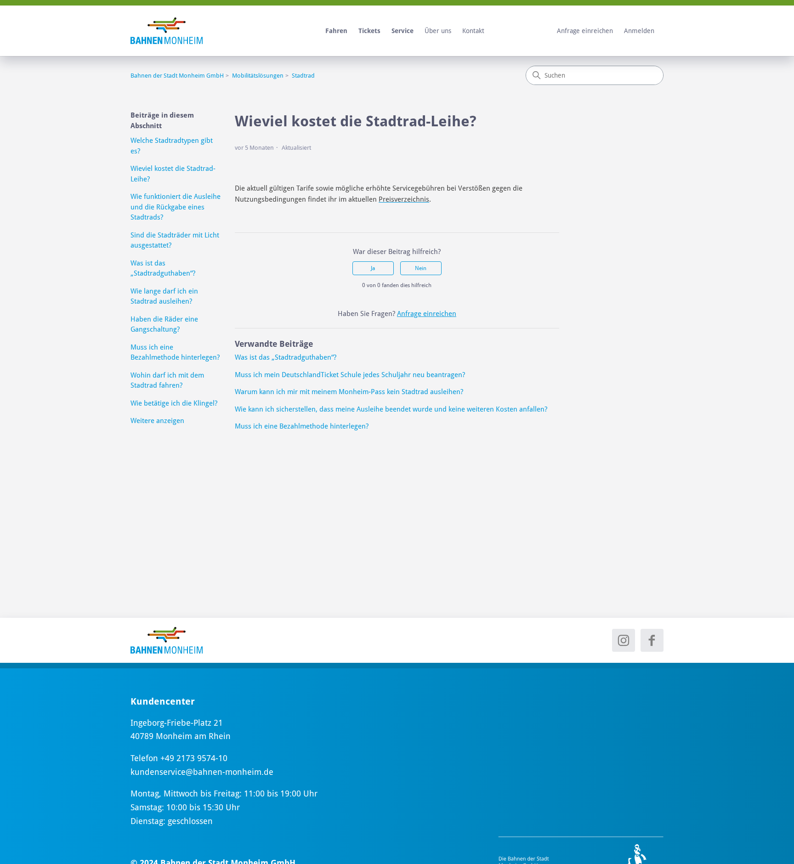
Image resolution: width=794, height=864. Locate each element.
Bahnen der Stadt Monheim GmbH (177, 75)
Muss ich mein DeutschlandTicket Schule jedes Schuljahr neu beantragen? (350, 375)
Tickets (369, 30)
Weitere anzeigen (157, 421)
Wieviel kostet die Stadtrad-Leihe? (173, 173)
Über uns (438, 30)
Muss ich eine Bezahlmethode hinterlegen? (175, 352)
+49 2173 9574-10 (193, 758)
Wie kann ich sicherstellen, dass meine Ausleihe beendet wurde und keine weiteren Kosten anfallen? (391, 409)
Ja (373, 268)
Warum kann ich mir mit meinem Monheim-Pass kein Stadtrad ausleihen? (349, 392)
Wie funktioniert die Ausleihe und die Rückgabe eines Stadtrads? (175, 206)
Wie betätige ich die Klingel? (173, 403)
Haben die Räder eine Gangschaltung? (164, 324)
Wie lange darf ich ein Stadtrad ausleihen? (164, 296)
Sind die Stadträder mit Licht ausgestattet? (174, 240)
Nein (420, 268)
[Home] (166, 640)
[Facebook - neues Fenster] (652, 640)
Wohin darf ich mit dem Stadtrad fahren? (167, 380)
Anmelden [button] (639, 30)
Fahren (336, 30)
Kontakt (473, 30)
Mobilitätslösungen (258, 75)
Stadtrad (303, 75)
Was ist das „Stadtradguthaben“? (162, 268)
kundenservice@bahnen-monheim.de (201, 772)
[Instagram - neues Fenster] (623, 640)
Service (402, 30)
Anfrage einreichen (585, 30)
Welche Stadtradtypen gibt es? (171, 145)
